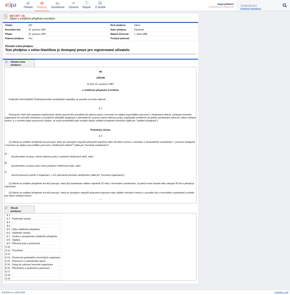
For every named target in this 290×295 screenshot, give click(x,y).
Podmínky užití (281, 292)
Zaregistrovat (215, 6)
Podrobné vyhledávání (250, 8)
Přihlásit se (228, 6)
